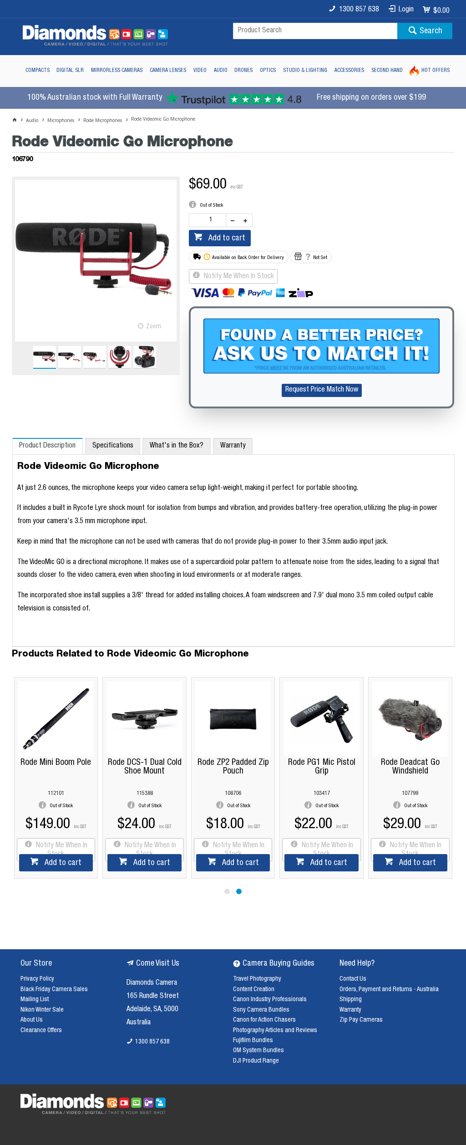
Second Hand (387, 70)
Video (200, 70)
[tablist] (234, 542)
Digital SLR (70, 70)
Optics (268, 70)
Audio (221, 70)
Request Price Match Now (321, 390)
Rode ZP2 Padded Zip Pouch (285, 767)
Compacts (37, 70)
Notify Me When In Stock (238, 276)
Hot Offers (435, 70)
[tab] (47, 446)
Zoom (153, 327)
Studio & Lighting (305, 70)
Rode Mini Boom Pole (108, 762)
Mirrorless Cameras (116, 70)
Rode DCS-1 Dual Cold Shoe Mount (196, 767)
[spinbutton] (209, 220)
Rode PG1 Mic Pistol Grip (374, 767)
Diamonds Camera (152, 983)
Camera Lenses (168, 70)
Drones (243, 70)
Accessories (349, 70)
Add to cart (226, 238)
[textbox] (315, 31)
